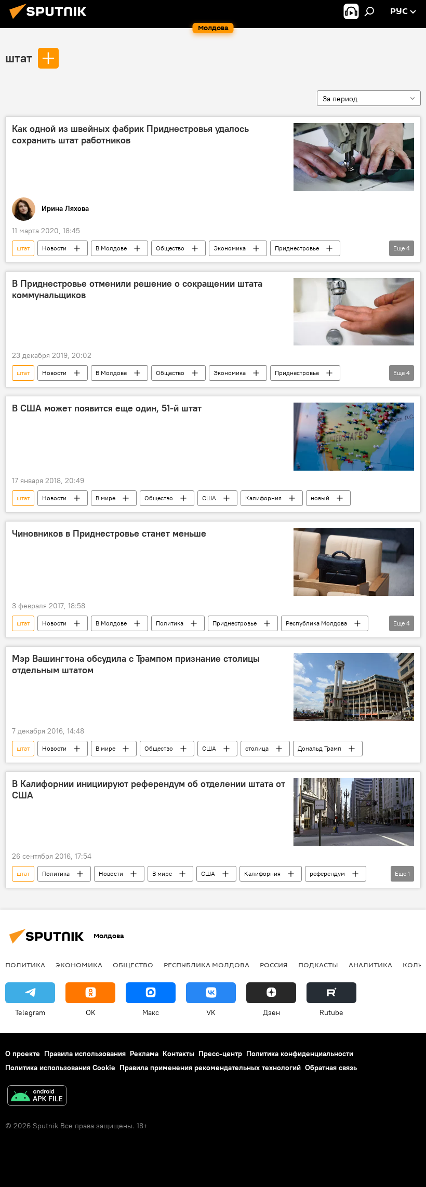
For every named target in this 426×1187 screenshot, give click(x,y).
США (209, 498)
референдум (327, 873)
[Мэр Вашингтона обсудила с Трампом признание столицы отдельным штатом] (354, 687)
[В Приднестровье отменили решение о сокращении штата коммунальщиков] (354, 311)
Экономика (230, 248)
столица (257, 748)
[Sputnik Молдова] (51, 20)
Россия (274, 964)
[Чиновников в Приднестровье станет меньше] (354, 561)
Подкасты (318, 964)
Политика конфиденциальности (299, 1053)
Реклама (144, 1053)
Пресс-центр (220, 1053)
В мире (105, 498)
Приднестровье (297, 248)
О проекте (22, 1053)
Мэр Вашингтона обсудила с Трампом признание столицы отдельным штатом (136, 664)
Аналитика (370, 964)
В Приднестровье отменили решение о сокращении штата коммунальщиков (137, 289)
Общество (170, 248)
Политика (169, 623)
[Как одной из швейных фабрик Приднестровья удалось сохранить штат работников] (354, 157)
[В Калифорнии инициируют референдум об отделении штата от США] (354, 812)
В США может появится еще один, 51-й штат (107, 408)
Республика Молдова (316, 623)
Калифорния (263, 498)
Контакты (178, 1053)
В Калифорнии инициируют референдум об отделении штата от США (148, 789)
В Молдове (111, 248)
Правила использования (85, 1053)
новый (320, 498)
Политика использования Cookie (60, 1067)
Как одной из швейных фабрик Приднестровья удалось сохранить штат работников (130, 134)
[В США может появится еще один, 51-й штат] (354, 437)
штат (18, 57)
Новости (54, 248)
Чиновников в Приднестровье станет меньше (109, 533)
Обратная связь (331, 1067)
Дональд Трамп (319, 748)
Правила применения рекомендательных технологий (210, 1067)
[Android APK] (37, 1097)
